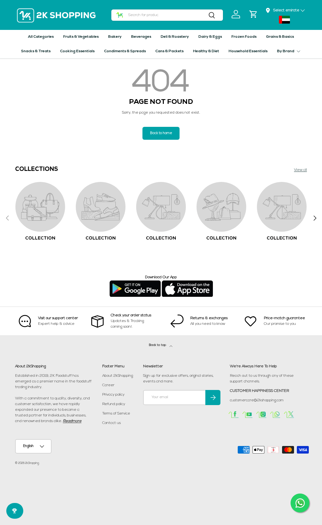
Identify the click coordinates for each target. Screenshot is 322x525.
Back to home (161, 133)
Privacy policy (113, 395)
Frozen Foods (244, 37)
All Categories (41, 37)
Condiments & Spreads (125, 51)
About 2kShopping (117, 376)
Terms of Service (116, 413)
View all (300, 170)
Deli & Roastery (175, 37)
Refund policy (113, 404)
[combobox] (167, 15)
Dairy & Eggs (210, 37)
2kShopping (32, 463)
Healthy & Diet (206, 51)
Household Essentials (248, 51)
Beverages (141, 37)
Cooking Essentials (77, 51)
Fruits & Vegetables (81, 37)
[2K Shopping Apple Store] (187, 283)
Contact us (111, 423)
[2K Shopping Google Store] (135, 283)
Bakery (115, 37)
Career (108, 385)
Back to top (158, 345)
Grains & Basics (280, 37)
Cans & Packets (169, 51)
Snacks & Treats (36, 51)
